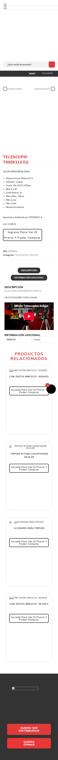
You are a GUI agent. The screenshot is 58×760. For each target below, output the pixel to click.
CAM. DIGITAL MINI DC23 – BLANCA (29, 603)
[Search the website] (29, 64)
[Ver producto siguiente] (53, 89)
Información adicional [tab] (29, 277)
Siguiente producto (42, 89)
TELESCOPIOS (21, 255)
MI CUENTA (47, 73)
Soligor (37, 339)
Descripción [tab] (29, 270)
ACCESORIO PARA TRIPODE (29, 528)
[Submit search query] (52, 64)
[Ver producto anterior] (5, 89)
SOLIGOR (33, 255)
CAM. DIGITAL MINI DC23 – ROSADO (29, 376)
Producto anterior (15, 89)
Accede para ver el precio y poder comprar (29, 391)
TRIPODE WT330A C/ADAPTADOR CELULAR (29, 455)
